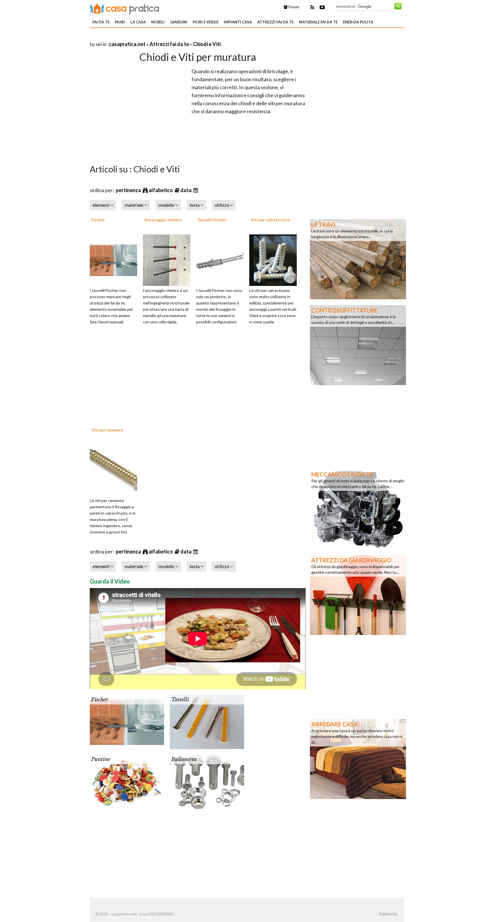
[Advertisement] (157, 37)
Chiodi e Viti (207, 44)
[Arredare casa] (358, 758)
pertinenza (129, 190)
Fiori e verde (205, 22)
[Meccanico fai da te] (358, 508)
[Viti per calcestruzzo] (275, 259)
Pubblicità (388, 914)
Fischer (98, 219)
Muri (120, 22)
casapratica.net (127, 44)
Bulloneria (183, 759)
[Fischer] (115, 259)
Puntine (100, 759)
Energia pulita (358, 22)
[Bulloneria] (207, 781)
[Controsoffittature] (358, 344)
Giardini (178, 22)
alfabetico (161, 190)
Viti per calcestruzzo (270, 219)
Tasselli (180, 699)
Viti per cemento (107, 429)
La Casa (138, 22)
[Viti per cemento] (115, 469)
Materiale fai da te (318, 22)
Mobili (158, 22)
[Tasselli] (207, 721)
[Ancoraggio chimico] (168, 259)
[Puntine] (127, 781)
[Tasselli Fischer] (222, 259)
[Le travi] (358, 259)
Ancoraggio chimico (163, 219)
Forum (293, 7)
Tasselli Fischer (212, 219)
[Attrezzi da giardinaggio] (358, 594)
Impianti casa (238, 22)
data (186, 190)
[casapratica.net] (125, 8)
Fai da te (100, 22)
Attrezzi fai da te (275, 22)
